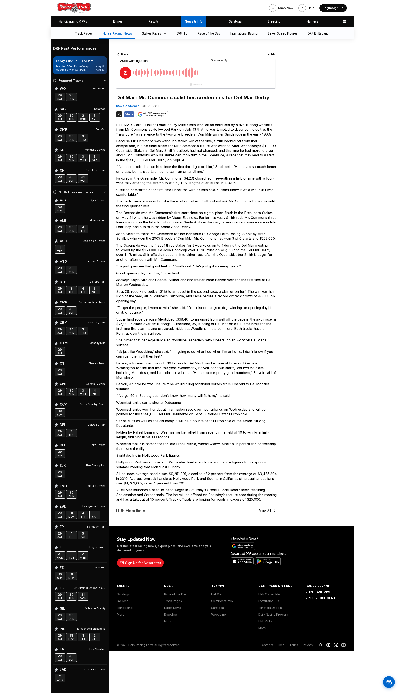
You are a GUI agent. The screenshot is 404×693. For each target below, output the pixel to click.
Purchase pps (318, 592)
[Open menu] (344, 21)
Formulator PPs (268, 601)
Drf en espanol (319, 586)
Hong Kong (125, 607)
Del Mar (122, 601)
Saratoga (235, 21)
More (120, 614)
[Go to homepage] (74, 8)
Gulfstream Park (222, 601)
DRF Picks (265, 621)
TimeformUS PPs (270, 607)
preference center (323, 598)
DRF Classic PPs (269, 594)
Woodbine (218, 614)
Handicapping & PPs (73, 21)
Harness (312, 21)
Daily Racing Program (273, 614)
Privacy (308, 645)
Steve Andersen (128, 106)
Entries (117, 21)
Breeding (274, 21)
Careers (267, 645)
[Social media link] (320, 645)
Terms (294, 645)
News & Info (194, 21)
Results (154, 21)
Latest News (172, 607)
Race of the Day (175, 594)
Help (281, 645)
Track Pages (173, 601)
